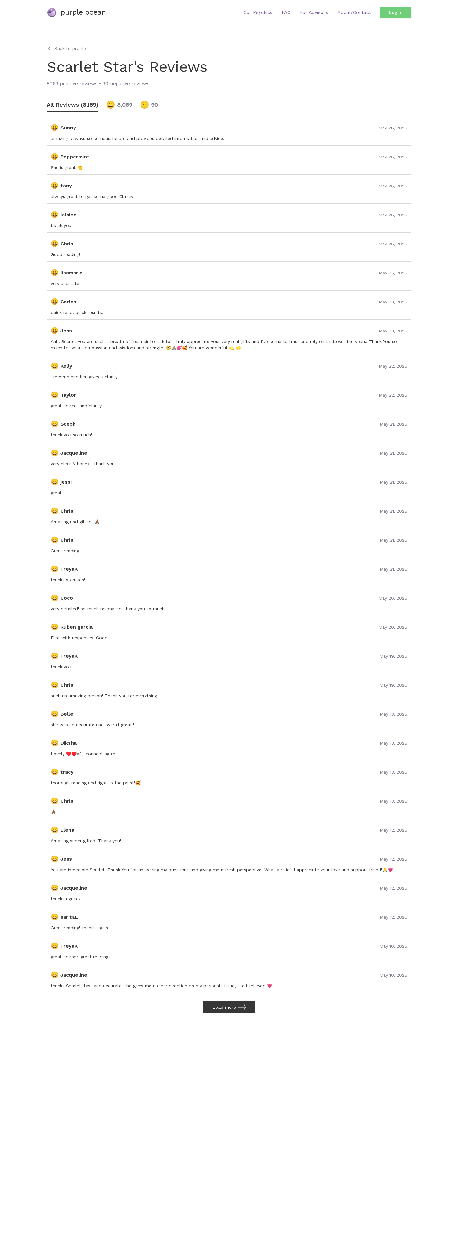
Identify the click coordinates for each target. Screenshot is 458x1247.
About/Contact (354, 12)
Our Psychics (257, 12)
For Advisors (314, 12)
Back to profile (70, 48)
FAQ (286, 12)
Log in (396, 12)
